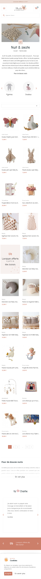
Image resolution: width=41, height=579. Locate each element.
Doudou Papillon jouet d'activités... (10, 137)
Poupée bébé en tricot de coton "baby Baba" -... (10, 203)
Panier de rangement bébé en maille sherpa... (30, 302)
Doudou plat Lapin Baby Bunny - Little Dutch (10, 170)
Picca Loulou (25, 200)
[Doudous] (28, 86)
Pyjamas (9, 94)
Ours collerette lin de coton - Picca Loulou (30, 203)
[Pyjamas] (9, 86)
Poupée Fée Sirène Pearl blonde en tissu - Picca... (30, 368)
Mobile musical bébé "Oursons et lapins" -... (10, 401)
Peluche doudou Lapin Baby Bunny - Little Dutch (30, 170)
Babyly (3, 233)
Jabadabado (5, 398)
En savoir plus (20, 574)
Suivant (31, 447)
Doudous (28, 94)
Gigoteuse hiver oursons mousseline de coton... (10, 236)
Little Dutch (5, 134)
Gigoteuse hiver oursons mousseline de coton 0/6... (30, 236)
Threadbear (5, 200)
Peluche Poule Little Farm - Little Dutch (30, 137)
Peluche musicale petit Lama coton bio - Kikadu (10, 368)
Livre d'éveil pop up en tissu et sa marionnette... (30, 401)
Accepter (8, 574)
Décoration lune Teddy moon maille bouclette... (30, 269)
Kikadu (3, 365)
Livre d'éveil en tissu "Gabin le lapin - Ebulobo (30, 434)
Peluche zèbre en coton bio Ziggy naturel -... (10, 434)
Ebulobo (24, 398)
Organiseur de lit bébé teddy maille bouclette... (10, 335)
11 (27, 447)
